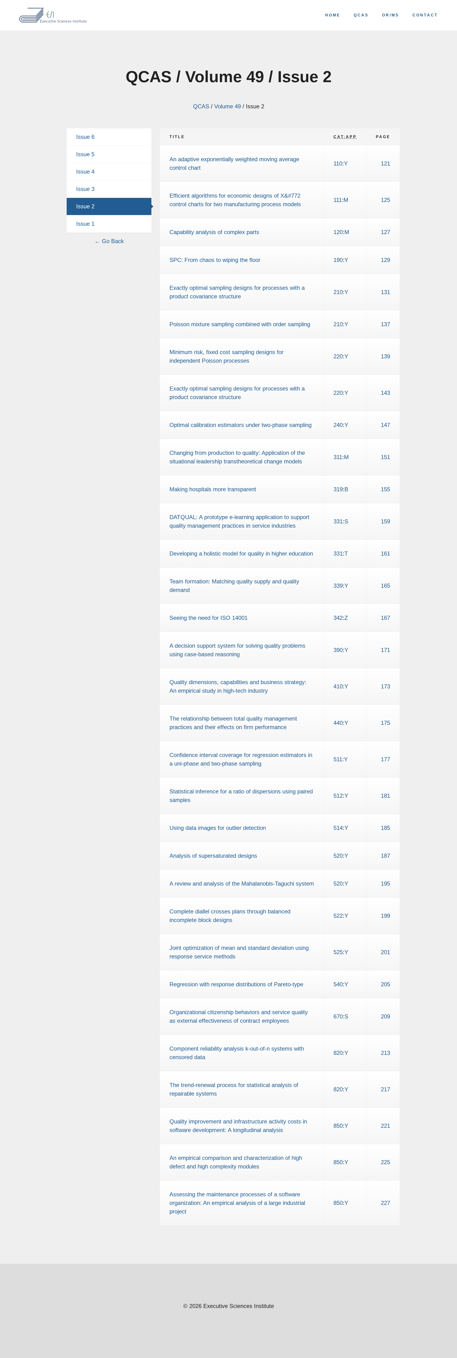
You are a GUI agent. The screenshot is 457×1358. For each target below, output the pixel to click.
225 (385, 1162)
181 (385, 795)
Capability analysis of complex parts (214, 232)
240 (338, 425)
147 (385, 425)
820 (338, 1053)
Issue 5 (85, 154)
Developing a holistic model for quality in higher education (241, 553)
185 (385, 828)
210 (338, 292)
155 (385, 489)
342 (338, 618)
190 (338, 260)
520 (338, 855)
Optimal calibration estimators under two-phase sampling (240, 425)
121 (385, 163)
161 (385, 553)
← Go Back (109, 241)
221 (385, 1125)
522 (338, 915)
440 (338, 723)
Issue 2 (85, 206)
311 (337, 457)
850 (338, 1125)
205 (385, 984)
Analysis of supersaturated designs (213, 855)
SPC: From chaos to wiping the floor (214, 260)
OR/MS (390, 15)
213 (385, 1053)
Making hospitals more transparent (212, 489)
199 (385, 915)
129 (385, 260)
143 (385, 393)
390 (338, 650)
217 (385, 1089)
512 (338, 795)
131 (385, 292)
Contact (425, 15)
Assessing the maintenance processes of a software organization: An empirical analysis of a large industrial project (237, 1203)
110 (337, 163)
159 (385, 521)
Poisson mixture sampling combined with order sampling (239, 324)
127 (385, 232)
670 (338, 1016)
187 (385, 855)
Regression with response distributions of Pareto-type (236, 984)
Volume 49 (227, 106)
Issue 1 (85, 223)
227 (385, 1203)
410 (338, 686)
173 (385, 686)
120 (338, 232)
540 (338, 984)
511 (337, 759)
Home (332, 15)
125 (385, 200)
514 (338, 828)
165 (385, 585)
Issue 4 (85, 171)
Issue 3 (85, 189)
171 (385, 650)
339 (338, 585)
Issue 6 (85, 137)
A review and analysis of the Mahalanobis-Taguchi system (241, 883)
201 (385, 952)
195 (385, 883)
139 (385, 356)
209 (385, 1016)
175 (385, 723)
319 (338, 489)
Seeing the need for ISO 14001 (208, 618)
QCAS (361, 15)
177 (385, 759)
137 (385, 324)
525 (338, 952)
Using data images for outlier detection (217, 828)
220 (338, 356)
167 (385, 618)
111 (337, 200)
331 (338, 521)
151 (385, 457)
